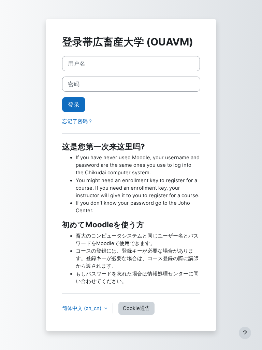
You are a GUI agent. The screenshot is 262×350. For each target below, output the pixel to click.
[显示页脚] (245, 333)
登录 (73, 104)
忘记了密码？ (77, 121)
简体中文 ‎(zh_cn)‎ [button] (82, 308)
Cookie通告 (136, 308)
